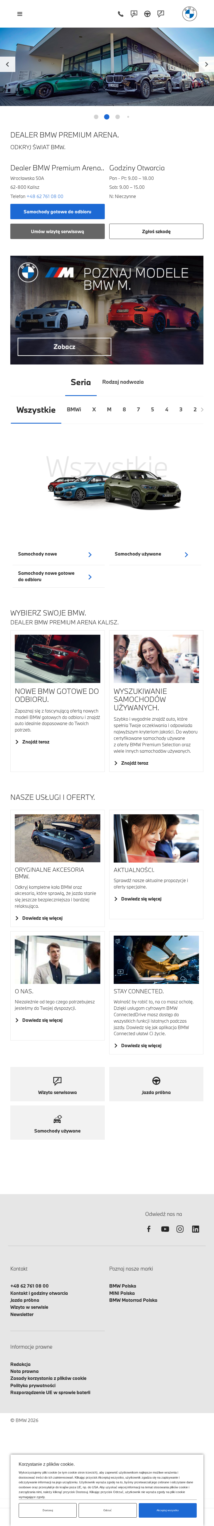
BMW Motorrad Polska (133, 1300)
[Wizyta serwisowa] (160, 14)
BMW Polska (122, 1286)
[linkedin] (195, 1234)
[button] (206, 63)
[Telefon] (120, 14)
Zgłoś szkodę (156, 231)
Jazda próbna (24, 1300)
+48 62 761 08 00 (44, 196)
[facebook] (149, 1234)
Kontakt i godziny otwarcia (39, 1293)
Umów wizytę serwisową (57, 231)
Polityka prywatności (32, 1385)
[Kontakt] (134, 14)
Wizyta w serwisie (29, 1307)
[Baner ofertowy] (106, 310)
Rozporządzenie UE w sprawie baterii (50, 1392)
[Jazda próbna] (147, 14)
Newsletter (21, 1314)
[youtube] (164, 1234)
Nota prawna (24, 1371)
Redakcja (20, 1364)
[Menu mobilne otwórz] (19, 14)
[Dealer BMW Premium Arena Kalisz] (189, 14)
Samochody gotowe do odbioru (57, 211)
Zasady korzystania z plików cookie (48, 1378)
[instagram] (180, 1234)
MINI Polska (122, 1293)
